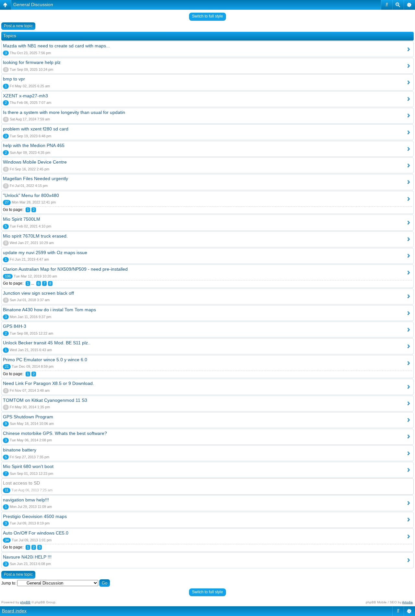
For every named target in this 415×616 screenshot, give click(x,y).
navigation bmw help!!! (26, 499)
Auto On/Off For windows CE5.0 (35, 533)
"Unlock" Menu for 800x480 (31, 195)
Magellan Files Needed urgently (35, 178)
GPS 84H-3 (14, 326)
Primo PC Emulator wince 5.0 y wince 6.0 (45, 359)
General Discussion (33, 4)
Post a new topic (18, 26)
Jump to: (8, 583)
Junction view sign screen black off (38, 293)
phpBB (25, 602)
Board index (14, 610)
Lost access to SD (21, 483)
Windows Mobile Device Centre (35, 162)
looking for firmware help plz (32, 62)
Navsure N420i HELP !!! (27, 557)
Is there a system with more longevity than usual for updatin (64, 112)
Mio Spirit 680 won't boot (28, 466)
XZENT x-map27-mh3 (25, 95)
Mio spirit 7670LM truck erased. (35, 236)
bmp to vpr (14, 78)
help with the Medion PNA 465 (34, 145)
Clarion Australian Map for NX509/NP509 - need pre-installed (65, 269)
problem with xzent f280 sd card (35, 128)
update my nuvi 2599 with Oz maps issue (45, 252)
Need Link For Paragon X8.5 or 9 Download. (48, 383)
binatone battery (19, 449)
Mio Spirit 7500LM (21, 219)
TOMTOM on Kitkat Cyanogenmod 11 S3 (45, 400)
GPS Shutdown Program (28, 416)
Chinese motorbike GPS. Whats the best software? (55, 433)
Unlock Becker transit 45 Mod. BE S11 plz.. (46, 342)
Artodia (407, 602)
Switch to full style (207, 16)
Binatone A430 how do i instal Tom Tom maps (49, 309)
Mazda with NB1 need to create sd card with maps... (56, 45)
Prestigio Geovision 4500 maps (35, 516)
